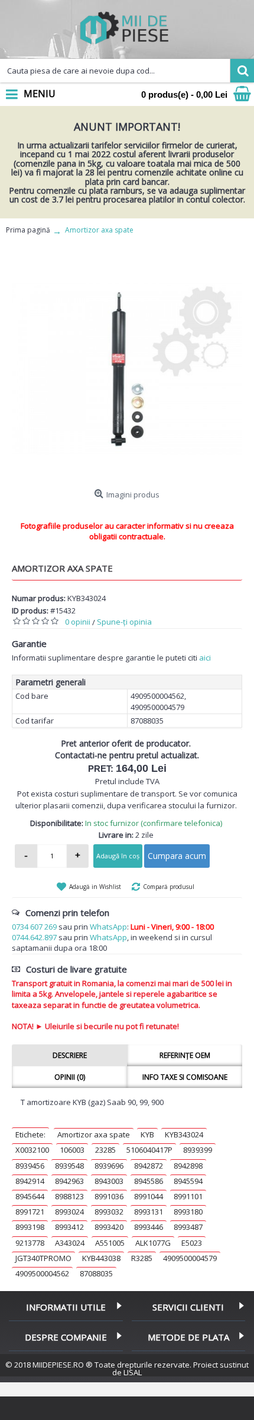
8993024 (69, 1211)
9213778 (29, 1242)
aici (205, 657)
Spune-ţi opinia (124, 621)
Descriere (70, 1055)
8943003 (109, 1181)
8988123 (69, 1196)
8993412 (69, 1227)
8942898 (188, 1165)
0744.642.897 (34, 937)
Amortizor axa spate (93, 1134)
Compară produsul (168, 886)
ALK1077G (153, 1242)
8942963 (69, 1181)
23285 (105, 1149)
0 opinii (77, 621)
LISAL (132, 1372)
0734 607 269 (34, 926)
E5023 (191, 1242)
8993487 (188, 1227)
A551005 (110, 1242)
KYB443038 (101, 1258)
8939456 (29, 1165)
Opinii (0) (69, 1077)
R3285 (141, 1258)
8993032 (109, 1211)
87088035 (96, 1273)
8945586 (148, 1181)
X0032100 (32, 1149)
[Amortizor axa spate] (127, 369)
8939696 (109, 1165)
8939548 (69, 1165)
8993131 (148, 1211)
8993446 (148, 1227)
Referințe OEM (184, 1055)
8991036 (109, 1196)
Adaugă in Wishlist (95, 886)
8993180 (188, 1211)
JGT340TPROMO (43, 1258)
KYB (147, 1134)
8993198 (29, 1227)
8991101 (188, 1196)
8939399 (197, 1149)
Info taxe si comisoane (184, 1077)
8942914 (29, 1181)
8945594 (188, 1181)
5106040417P (149, 1149)
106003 (72, 1149)
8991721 (29, 1211)
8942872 (148, 1165)
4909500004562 (42, 1273)
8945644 (29, 1196)
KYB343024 (184, 1134)
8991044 (148, 1196)
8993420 (109, 1227)
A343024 (69, 1242)
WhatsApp (108, 926)
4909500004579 (190, 1258)
